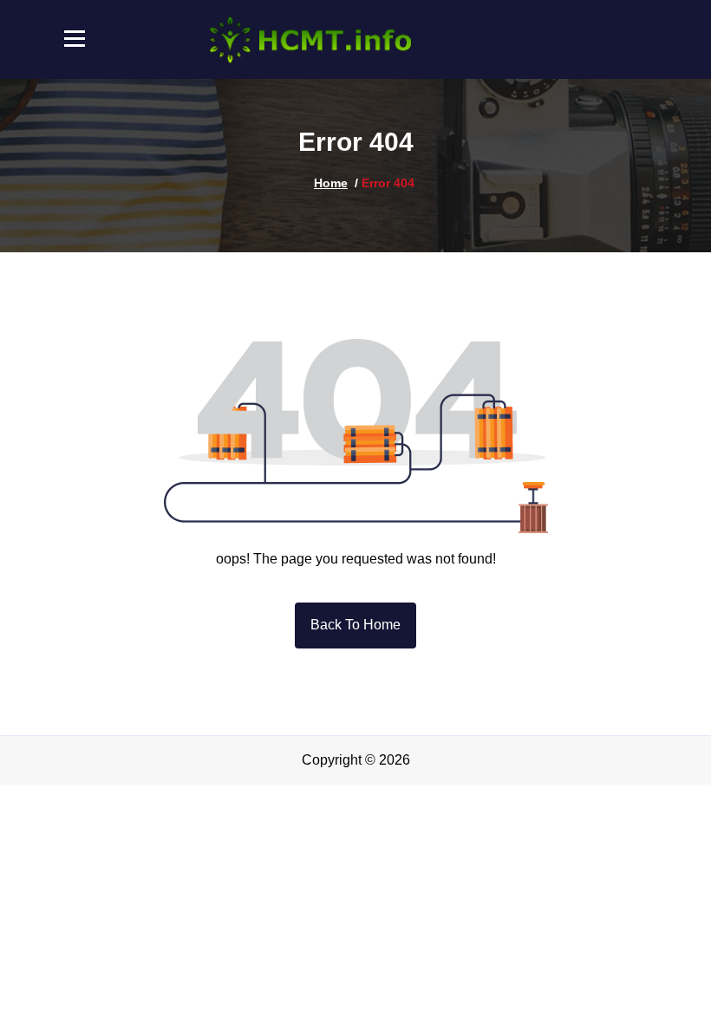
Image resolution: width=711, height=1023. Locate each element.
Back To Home (355, 624)
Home (331, 183)
